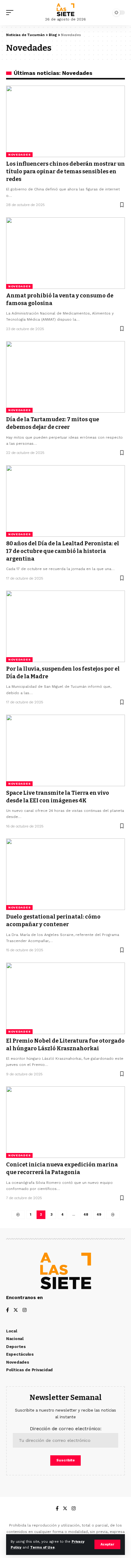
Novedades (19, 154)
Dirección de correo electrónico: (65, 1428)
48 (85, 1215)
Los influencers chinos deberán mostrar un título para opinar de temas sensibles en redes (65, 171)
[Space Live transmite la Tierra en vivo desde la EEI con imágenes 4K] (65, 750)
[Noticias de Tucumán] (65, 9)
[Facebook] (7, 1310)
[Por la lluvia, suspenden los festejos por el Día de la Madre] (65, 626)
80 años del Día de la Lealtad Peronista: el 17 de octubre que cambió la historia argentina (62, 551)
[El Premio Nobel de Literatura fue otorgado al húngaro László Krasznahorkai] (65, 998)
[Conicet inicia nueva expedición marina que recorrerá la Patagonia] (65, 1122)
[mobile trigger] (11, 12)
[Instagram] (25, 1310)
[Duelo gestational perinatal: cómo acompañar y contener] (65, 874)
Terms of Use (42, 1547)
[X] (15, 1310)
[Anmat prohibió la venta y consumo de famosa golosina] (65, 253)
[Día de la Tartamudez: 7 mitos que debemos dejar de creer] (65, 377)
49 (99, 1215)
